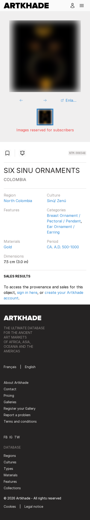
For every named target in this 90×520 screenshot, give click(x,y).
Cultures (10, 462)
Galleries (10, 402)
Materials (12, 241)
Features (11, 210)
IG (10, 437)
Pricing (9, 395)
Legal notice (33, 506)
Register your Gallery (20, 408)
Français (10, 367)
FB (6, 437)
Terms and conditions (20, 421)
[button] (81, 5)
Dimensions (14, 256)
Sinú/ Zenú (56, 200)
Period (52, 241)
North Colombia (18, 200)
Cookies (10, 506)
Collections (12, 488)
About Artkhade (16, 383)
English (30, 367)
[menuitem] (28, 5)
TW (17, 437)
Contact (10, 389)
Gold (8, 247)
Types (8, 469)
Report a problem (17, 415)
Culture (53, 195)
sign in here (27, 292)
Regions (10, 456)
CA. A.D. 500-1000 (63, 247)
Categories (56, 210)
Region (10, 195)
